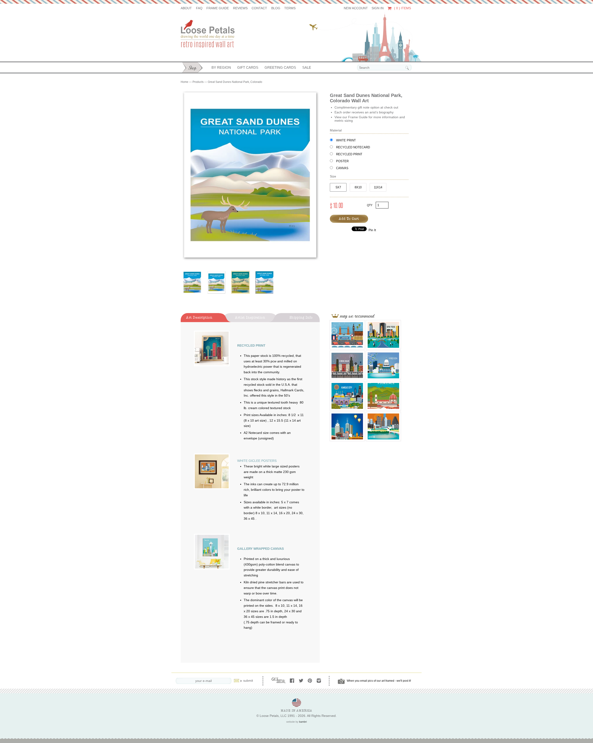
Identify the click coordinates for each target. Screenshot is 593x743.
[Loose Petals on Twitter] (301, 681)
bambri (303, 721)
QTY (369, 205)
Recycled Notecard (353, 147)
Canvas (342, 168)
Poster (342, 161)
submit (248, 680)
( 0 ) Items (402, 8)
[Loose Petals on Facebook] (292, 681)
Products (198, 82)
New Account (356, 8)
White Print (346, 140)
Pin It (372, 230)
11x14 (378, 187)
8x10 (358, 187)
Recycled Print (349, 154)
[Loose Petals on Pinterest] (310, 681)
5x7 (338, 187)
